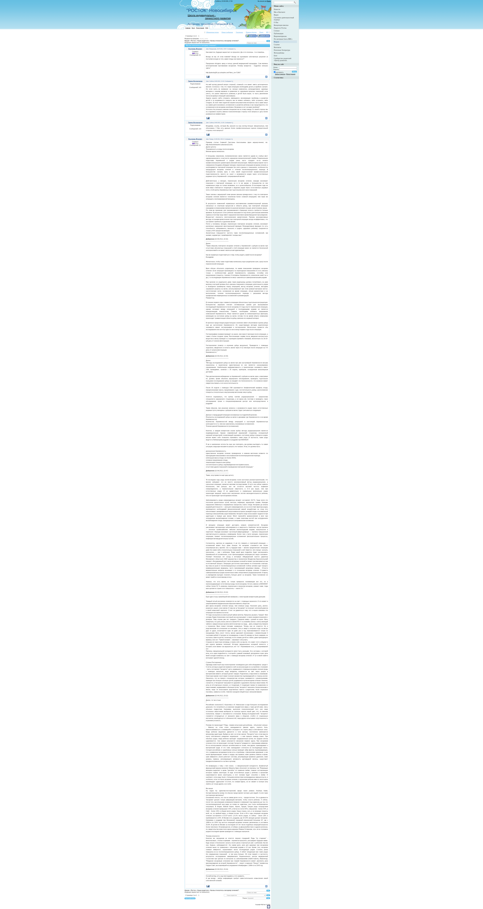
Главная (187, 28)
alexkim (201, 38)
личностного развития (218, 18)
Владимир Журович (195, 49)
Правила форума (251, 32)
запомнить (280, 72)
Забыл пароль (280, 74)
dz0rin (206, 38)
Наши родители (203, 41)
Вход (193, 28)
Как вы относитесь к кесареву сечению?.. (224, 41)
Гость (269, 1)
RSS (206, 28)
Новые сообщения (227, 32)
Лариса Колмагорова (195, 81)
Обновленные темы (212, 32)
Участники (239, 32)
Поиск (261, 32)
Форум (187, 41)
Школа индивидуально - (202, 15)
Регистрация (200, 28)
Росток (193, 41)
